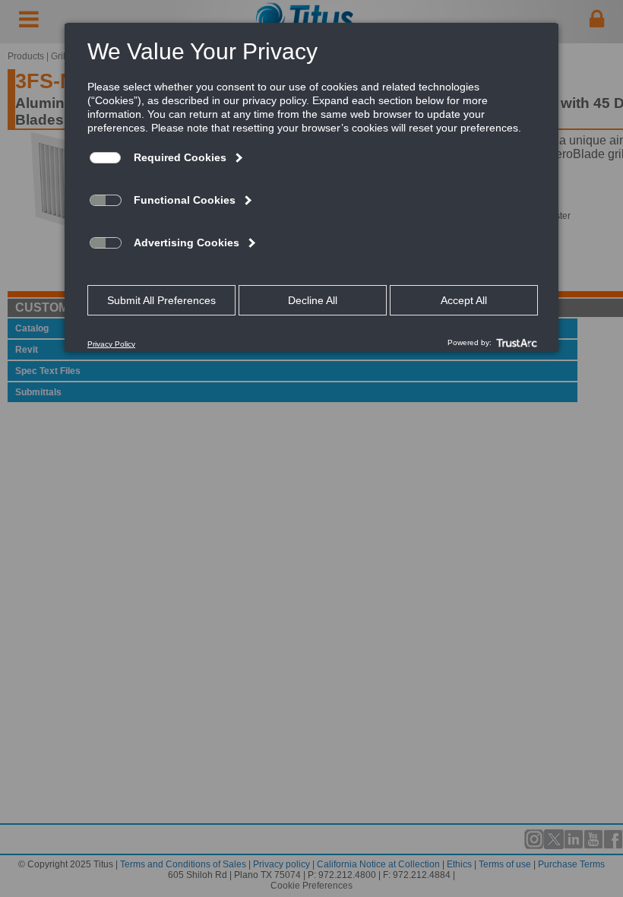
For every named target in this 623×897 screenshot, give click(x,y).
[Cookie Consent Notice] (311, 188)
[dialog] (311, 187)
